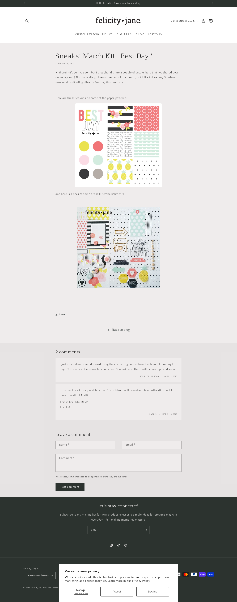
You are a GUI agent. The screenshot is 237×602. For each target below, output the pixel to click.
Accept (117, 591)
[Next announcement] (213, 3)
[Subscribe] (146, 530)
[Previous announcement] (24, 3)
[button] (27, 21)
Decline (152, 591)
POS (45, 588)
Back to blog (121, 330)
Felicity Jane (37, 588)
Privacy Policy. (141, 580)
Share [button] (62, 314)
